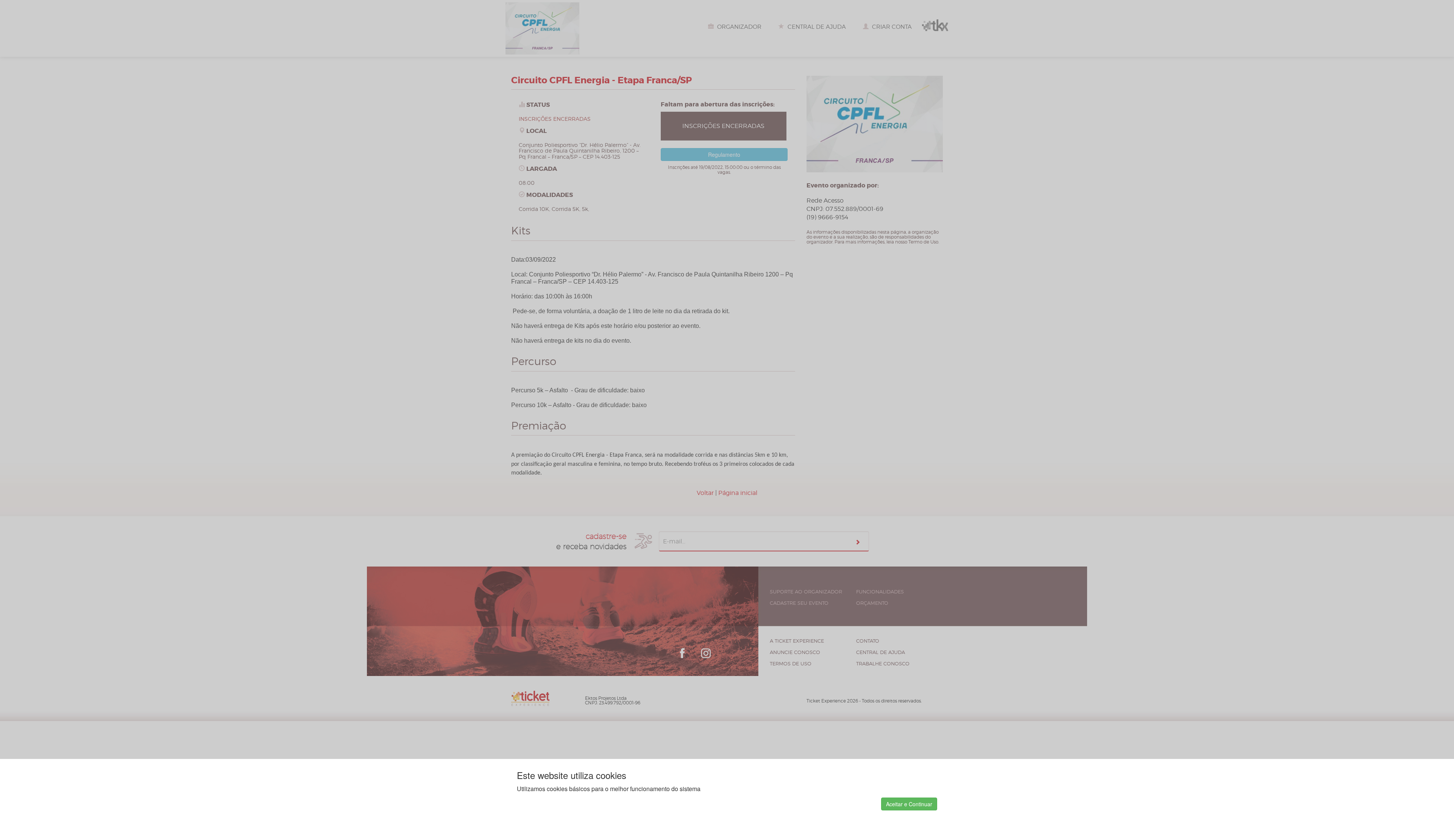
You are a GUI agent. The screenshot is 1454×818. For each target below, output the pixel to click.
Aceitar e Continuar (909, 804)
